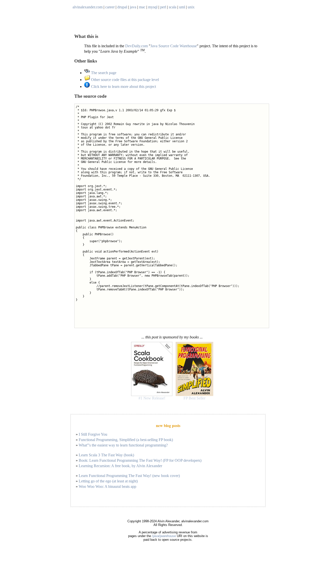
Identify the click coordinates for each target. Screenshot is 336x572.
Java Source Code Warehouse (174, 46)
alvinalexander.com (88, 7)
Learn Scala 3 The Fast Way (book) (106, 455)
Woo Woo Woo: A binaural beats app (107, 486)
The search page (103, 73)
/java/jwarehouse (164, 536)
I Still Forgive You (93, 434)
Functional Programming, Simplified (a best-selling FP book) (126, 440)
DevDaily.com (136, 46)
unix (191, 7)
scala (172, 7)
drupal (122, 7)
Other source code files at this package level (124, 80)
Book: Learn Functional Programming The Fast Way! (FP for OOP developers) (140, 460)
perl (163, 7)
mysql (152, 7)
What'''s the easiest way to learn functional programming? (123, 445)
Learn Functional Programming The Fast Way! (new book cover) (129, 476)
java (133, 7)
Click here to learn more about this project (123, 86)
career (110, 7)
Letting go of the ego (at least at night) (108, 481)
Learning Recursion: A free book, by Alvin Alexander (120, 466)
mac (142, 7)
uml (182, 7)
